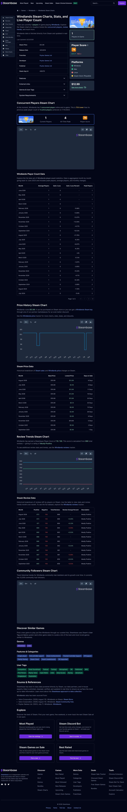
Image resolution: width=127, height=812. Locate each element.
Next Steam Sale (115, 786)
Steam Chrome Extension (64, 3)
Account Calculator (116, 790)
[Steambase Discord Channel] (2, 784)
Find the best (74, 758)
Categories (77, 778)
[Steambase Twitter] (8, 784)
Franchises (77, 794)
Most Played (24, 3)
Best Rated (59, 774)
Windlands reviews (62, 447)
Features (22, 78)
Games (23, 10)
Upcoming (39, 3)
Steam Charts (43, 790)
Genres (75, 774)
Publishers (77, 790)
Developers (77, 786)
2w (21, 130)
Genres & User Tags (26, 90)
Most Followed (60, 782)
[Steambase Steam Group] (5, 784)
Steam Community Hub (65, 702)
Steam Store (68, 699)
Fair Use (62, 808)
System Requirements (27, 95)
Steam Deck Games (62, 794)
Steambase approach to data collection (67, 691)
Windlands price (29, 316)
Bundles (40, 786)
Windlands (32, 10)
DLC (39, 778)
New (32, 3)
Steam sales (40, 371)
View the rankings (34, 736)
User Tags (77, 782)
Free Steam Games (98, 784)
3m (26, 130)
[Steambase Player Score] (87, 45)
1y (31, 130)
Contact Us (77, 808)
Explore (122, 3)
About (69, 808)
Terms (55, 808)
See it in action (74, 736)
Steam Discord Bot (116, 778)
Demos (40, 782)
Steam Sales (49, 3)
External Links (24, 84)
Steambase (4, 774)
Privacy (48, 808)
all (35, 130)
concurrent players (55, 27)
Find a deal (34, 758)
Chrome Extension (116, 774)
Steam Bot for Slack (116, 782)
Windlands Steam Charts (46, 10)
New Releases (60, 786)
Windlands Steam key (84, 310)
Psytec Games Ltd (46, 55)
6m (26, 322)
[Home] (17, 10)
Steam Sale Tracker (98, 774)
